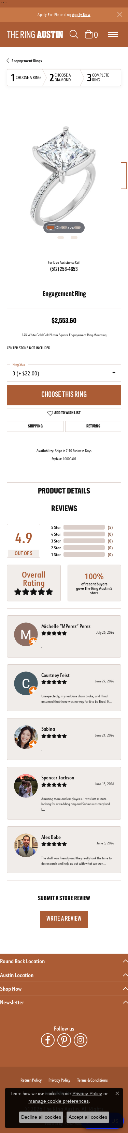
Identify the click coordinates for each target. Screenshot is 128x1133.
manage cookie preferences (58, 1101)
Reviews (64, 509)
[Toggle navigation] (113, 34)
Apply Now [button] (81, 14)
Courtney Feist (55, 675)
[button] (74, 34)
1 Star (56, 554)
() (110, 527)
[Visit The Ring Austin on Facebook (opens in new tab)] (48, 1040)
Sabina (48, 729)
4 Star (56, 534)
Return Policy (31, 1080)
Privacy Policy (59, 1080)
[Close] (119, 14)
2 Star (56, 547)
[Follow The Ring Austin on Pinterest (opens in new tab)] (64, 1040)
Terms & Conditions (92, 1080)
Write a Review (64, 919)
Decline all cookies (41, 1117)
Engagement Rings (27, 60)
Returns (93, 426)
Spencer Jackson (57, 777)
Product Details (64, 491)
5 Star (56, 527)
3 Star (56, 541)
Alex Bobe (51, 837)
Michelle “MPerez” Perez (65, 626)
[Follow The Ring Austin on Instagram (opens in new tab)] (80, 1040)
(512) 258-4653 (64, 269)
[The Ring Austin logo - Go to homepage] (35, 34)
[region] (64, 179)
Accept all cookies (88, 1117)
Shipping (35, 426)
